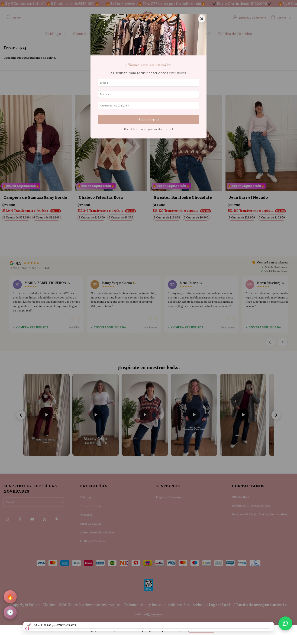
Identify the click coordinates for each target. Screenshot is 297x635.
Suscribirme (149, 120)
